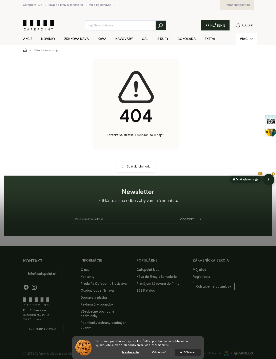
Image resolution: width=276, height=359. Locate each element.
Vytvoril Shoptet (210, 353)
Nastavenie (130, 352)
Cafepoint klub (32, 5)
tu (166, 345)
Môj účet (199, 270)
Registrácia (201, 277)
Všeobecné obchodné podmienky (97, 314)
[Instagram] (34, 287)
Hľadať (160, 25)
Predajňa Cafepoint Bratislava (104, 284)
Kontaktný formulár (43, 328)
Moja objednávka (100, 5)
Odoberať (187, 219)
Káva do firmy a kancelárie (65, 5)
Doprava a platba (94, 298)
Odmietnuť (159, 352)
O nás (85, 270)
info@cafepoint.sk (42, 274)
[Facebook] (26, 287)
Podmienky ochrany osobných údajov (103, 325)
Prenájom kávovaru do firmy (158, 284)
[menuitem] (30, 39)
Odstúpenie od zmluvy (213, 287)
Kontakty (88, 277)
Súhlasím (189, 352)
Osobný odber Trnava (97, 291)
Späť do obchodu (139, 166)
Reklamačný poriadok (97, 304)
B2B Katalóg (146, 291)
